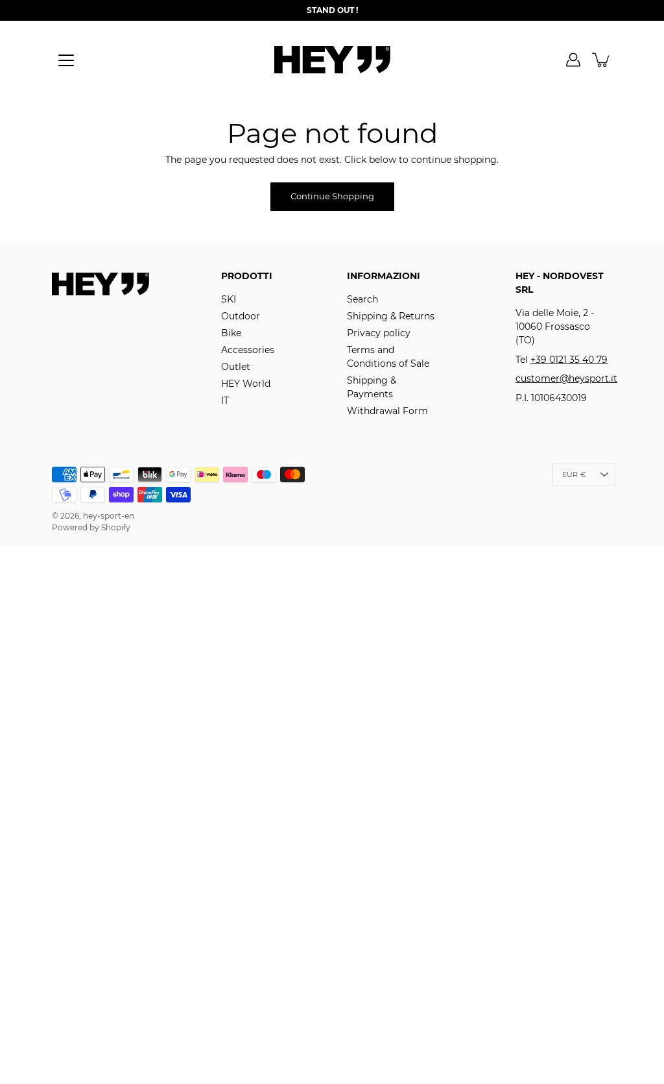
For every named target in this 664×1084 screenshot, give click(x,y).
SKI (228, 299)
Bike (231, 333)
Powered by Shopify (91, 527)
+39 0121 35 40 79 (569, 359)
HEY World (245, 383)
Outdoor (240, 316)
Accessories (247, 350)
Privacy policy (378, 333)
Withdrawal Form (387, 411)
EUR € (574, 474)
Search (362, 299)
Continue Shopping (332, 196)
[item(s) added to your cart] (601, 59)
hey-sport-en (108, 516)
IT (225, 400)
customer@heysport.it (566, 378)
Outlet (235, 367)
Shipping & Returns (390, 316)
